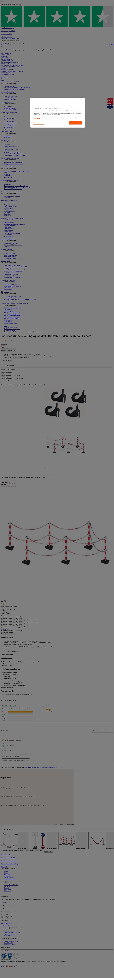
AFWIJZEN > (78, 103)
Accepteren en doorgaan (75, 122)
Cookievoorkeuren (38, 122)
